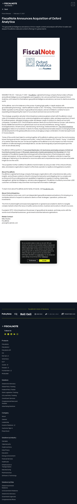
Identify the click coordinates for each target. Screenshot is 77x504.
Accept (44, 260)
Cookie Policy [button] (40, 255)
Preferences (32, 260)
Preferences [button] (45, 256)
